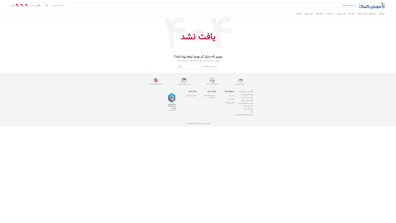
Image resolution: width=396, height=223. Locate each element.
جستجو (46, 5)
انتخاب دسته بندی (58, 5)
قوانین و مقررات (229, 103)
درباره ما (231, 96)
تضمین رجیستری (191, 96)
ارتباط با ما (231, 99)
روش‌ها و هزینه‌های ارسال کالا (209, 97)
